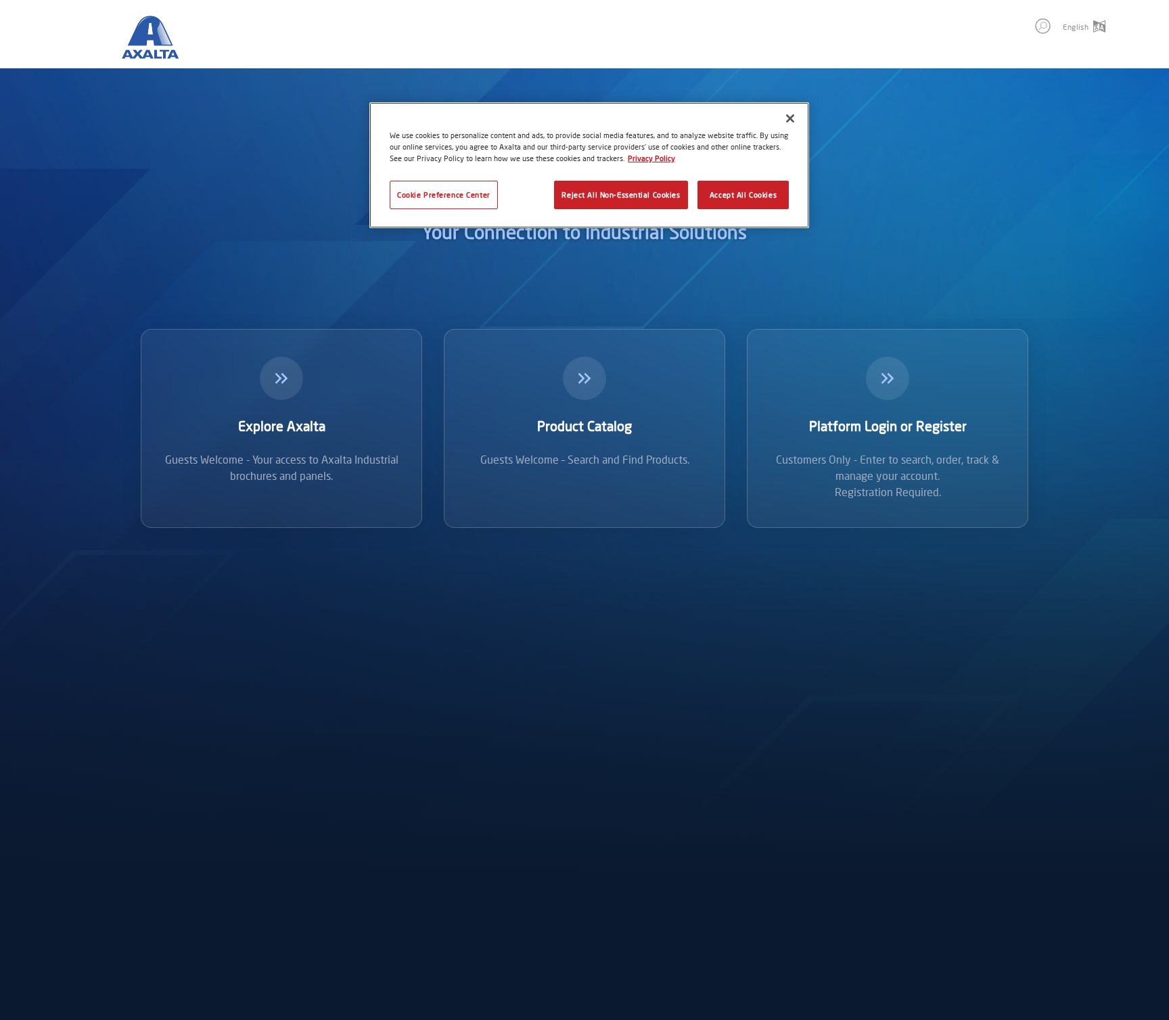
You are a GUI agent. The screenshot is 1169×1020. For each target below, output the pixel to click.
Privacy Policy (651, 158)
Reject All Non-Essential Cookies (620, 194)
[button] (1043, 26)
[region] (589, 165)
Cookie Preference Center (443, 194)
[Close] (790, 118)
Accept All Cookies (743, 194)
